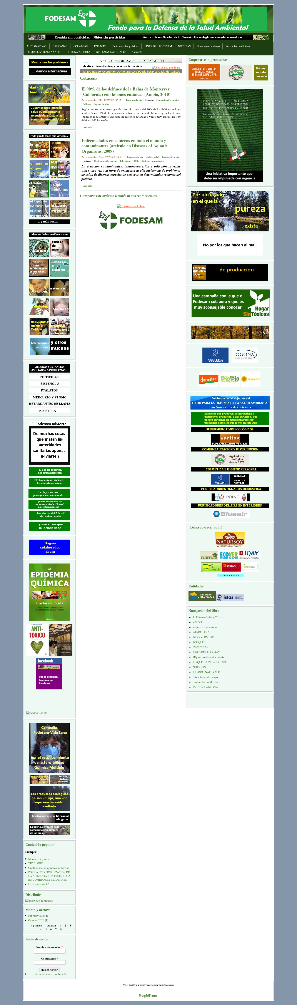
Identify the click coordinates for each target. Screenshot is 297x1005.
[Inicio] (146, 18)
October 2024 (36, 920)
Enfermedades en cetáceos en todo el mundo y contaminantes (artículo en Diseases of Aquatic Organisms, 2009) (125, 145)
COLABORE (80, 46)
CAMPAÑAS (60, 46)
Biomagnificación (170, 157)
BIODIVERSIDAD (203, 637)
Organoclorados (101, 104)
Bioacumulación (134, 100)
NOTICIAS (184, 46)
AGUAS (197, 622)
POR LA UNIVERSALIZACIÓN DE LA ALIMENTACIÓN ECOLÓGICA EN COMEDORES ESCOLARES (49, 875)
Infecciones (125, 161)
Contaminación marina (167, 100)
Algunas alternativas (205, 627)
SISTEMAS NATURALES (111, 52)
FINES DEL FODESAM (158, 46)
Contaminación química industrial (48, 868)
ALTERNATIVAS (37, 46)
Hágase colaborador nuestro (209, 657)
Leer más (87, 127)
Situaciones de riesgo (208, 46)
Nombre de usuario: (49, 947)
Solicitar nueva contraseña (51, 974)
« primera (36, 925)
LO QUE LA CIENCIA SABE (43, 52)
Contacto (137, 52)
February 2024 (36, 916)
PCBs (136, 161)
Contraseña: (49, 958)
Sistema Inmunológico (153, 161)
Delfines (87, 104)
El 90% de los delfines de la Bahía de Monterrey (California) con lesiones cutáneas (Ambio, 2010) (126, 91)
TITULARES (35, 863)
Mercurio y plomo (39, 859)
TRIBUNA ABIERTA (78, 52)
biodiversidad (152, 157)
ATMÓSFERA (201, 632)
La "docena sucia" (38, 884)
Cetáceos (149, 100)
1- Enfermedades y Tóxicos (209, 617)
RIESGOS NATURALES (207, 672)
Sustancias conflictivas (238, 46)
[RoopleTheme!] (148, 996)
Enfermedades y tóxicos (125, 46)
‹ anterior (50, 925)
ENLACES (100, 46)
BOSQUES (199, 642)
